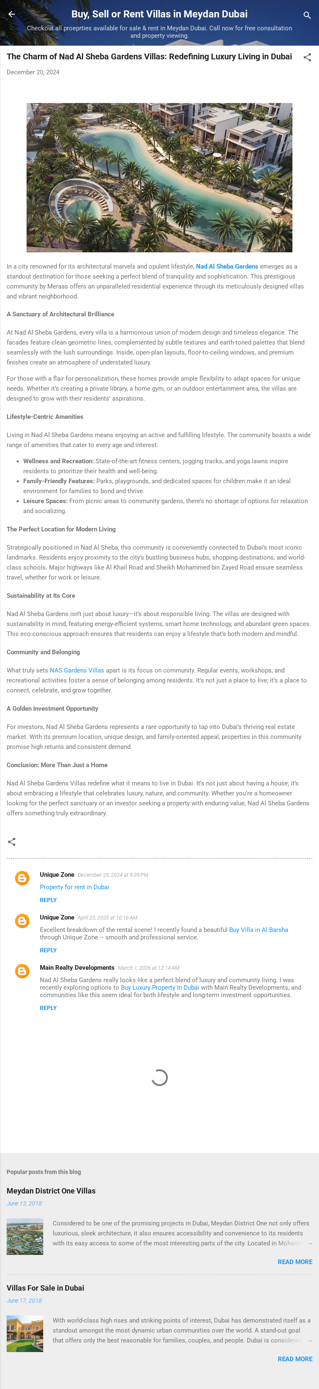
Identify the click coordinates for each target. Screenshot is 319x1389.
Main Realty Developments (77, 967)
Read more (295, 1262)
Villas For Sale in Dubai (45, 1288)
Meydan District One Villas (51, 1190)
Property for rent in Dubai (74, 887)
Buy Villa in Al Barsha (258, 930)
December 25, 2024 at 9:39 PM (113, 875)
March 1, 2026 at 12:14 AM (148, 968)
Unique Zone (57, 874)
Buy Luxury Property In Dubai (160, 987)
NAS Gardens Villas (77, 670)
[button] (307, 58)
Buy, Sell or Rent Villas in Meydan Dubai (159, 14)
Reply (48, 900)
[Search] (307, 16)
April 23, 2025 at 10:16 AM (107, 918)
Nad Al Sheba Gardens (227, 266)
